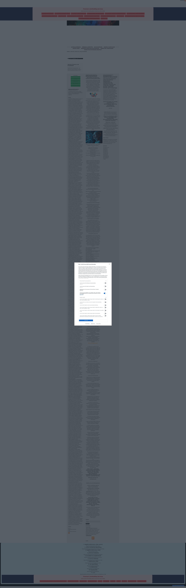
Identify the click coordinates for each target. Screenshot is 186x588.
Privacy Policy (98, 323)
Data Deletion (87, 323)
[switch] (105, 283)
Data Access (93, 323)
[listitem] (93, 280)
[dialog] (93, 294)
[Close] (110, 264)
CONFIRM (86, 320)
